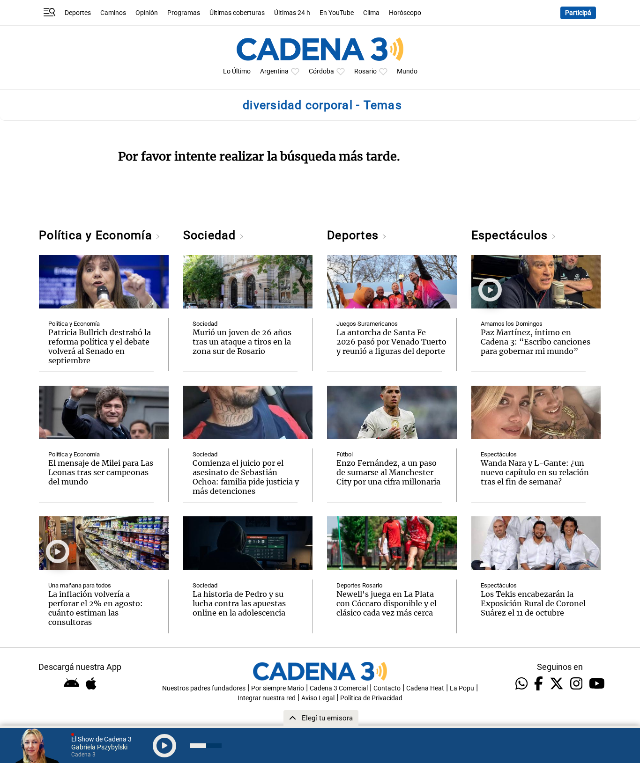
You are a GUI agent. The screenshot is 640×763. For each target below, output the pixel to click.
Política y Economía (97, 235)
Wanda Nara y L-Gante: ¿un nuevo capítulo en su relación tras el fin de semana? (535, 472)
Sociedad (211, 235)
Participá (578, 13)
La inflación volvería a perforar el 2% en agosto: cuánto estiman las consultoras (95, 608)
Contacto (387, 688)
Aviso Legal (318, 698)
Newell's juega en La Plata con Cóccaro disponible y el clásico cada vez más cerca (386, 603)
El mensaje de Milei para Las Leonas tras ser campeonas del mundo (100, 472)
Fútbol (344, 454)
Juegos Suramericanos (367, 323)
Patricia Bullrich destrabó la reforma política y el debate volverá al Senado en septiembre (99, 346)
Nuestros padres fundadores (204, 688)
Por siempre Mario (277, 688)
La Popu (462, 688)
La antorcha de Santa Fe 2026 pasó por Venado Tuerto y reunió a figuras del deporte (391, 342)
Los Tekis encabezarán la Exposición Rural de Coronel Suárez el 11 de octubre (533, 603)
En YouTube (337, 13)
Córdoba (321, 71)
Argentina (274, 71)
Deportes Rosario (359, 585)
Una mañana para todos (79, 585)
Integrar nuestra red (267, 698)
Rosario (365, 71)
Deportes (78, 13)
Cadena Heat (425, 688)
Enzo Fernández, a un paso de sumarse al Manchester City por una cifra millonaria (388, 472)
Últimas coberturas (237, 13)
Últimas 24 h (292, 13)
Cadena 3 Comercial (339, 688)
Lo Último (237, 71)
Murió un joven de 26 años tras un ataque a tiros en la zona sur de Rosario (242, 342)
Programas (183, 13)
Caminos (113, 13)
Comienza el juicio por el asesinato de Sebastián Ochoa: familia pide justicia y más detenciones (246, 477)
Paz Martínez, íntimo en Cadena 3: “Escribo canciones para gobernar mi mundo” (535, 342)
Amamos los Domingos (512, 323)
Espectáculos (511, 235)
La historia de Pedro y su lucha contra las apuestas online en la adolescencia (239, 603)
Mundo (407, 71)
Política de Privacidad (371, 698)
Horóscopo (405, 13)
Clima (371, 13)
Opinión (146, 13)
